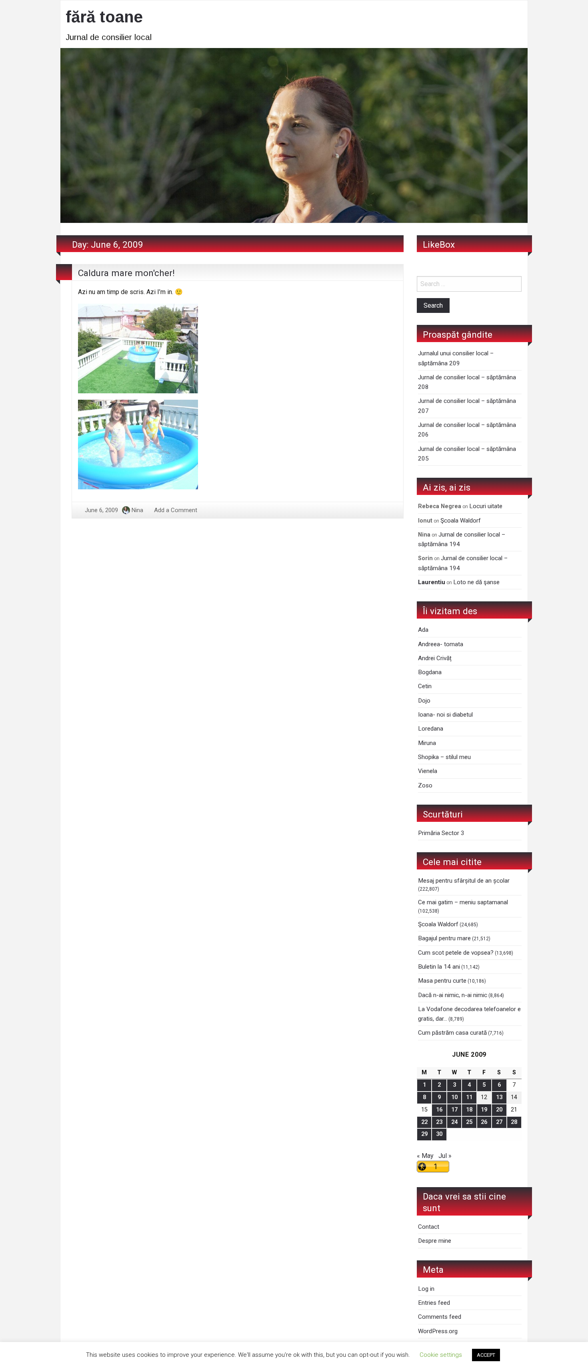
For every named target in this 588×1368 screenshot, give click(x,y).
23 (439, 1122)
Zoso (425, 785)
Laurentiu (431, 582)
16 (439, 1109)
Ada (423, 629)
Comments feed (439, 1316)
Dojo (424, 700)
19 (484, 1109)
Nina (137, 510)
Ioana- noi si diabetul (445, 714)
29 (424, 1134)
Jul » (445, 1156)
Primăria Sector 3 (441, 833)
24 (454, 1122)
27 (499, 1122)
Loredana (430, 728)
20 (499, 1109)
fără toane (104, 17)
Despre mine (434, 1240)
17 (454, 1109)
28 (514, 1122)
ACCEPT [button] (486, 1355)
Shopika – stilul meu (444, 757)
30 (439, 1134)
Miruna (427, 743)
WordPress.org (438, 1331)
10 (454, 1097)
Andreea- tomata (440, 644)
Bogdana (430, 672)
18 (469, 1109)
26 (484, 1122)
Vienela (427, 771)
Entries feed (434, 1302)
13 (499, 1097)
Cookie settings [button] (441, 1354)
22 (424, 1122)
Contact (428, 1226)
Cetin (425, 686)
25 (469, 1122)
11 (469, 1097)
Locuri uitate (485, 506)
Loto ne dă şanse (476, 582)
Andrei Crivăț (435, 658)
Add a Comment (175, 510)
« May (425, 1156)
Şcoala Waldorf (460, 520)
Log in (426, 1288)
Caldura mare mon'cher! (126, 273)
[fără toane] (294, 134)
